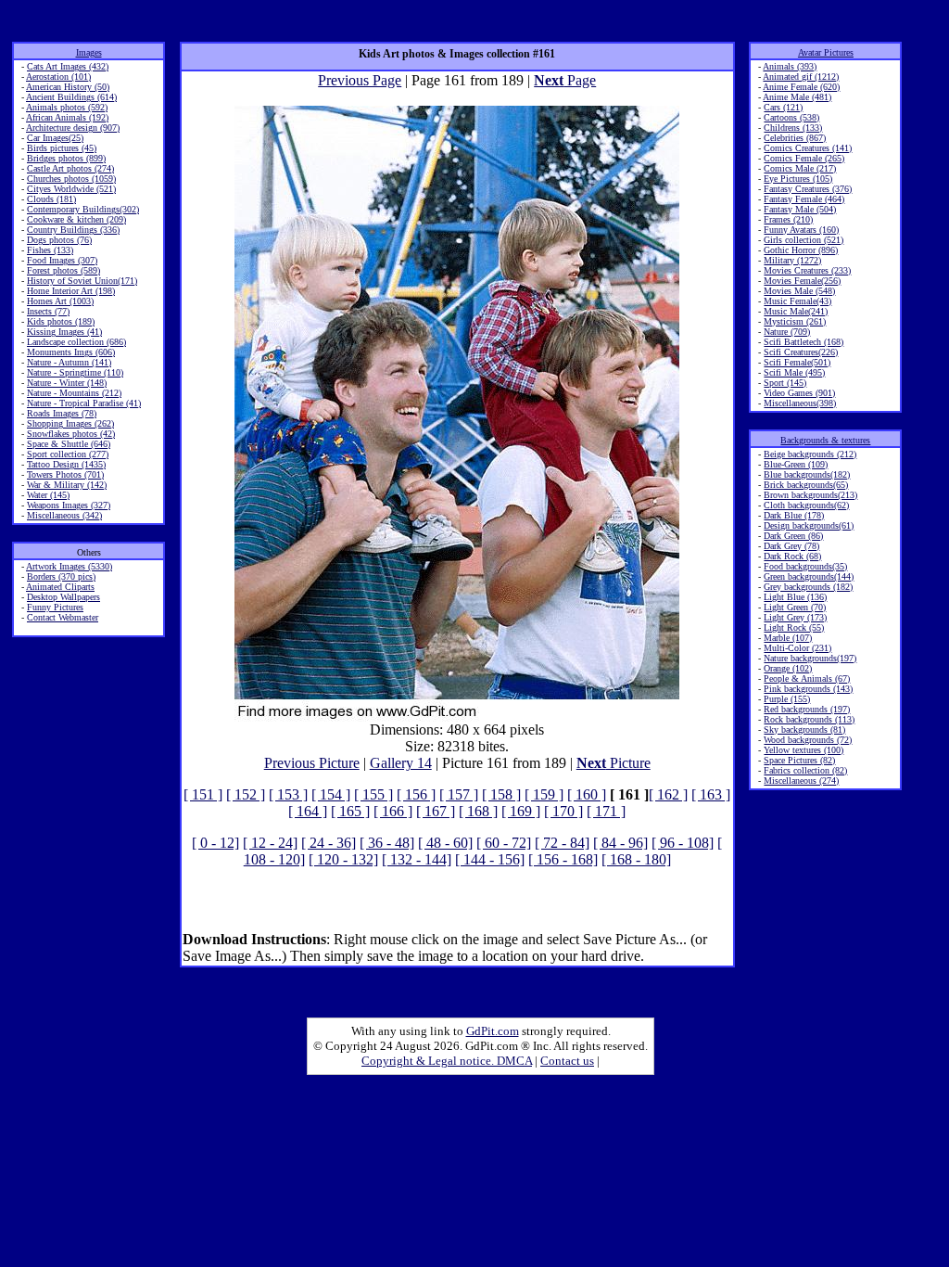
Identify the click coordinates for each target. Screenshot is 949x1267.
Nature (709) (787, 331)
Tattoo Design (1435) (66, 464)
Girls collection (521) (803, 240)
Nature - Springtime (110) (75, 372)
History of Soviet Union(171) (82, 280)
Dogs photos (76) (59, 240)
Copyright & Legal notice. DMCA (446, 1061)
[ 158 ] (501, 794)
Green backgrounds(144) (809, 576)
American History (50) (67, 87)
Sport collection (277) (67, 454)
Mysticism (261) (795, 321)
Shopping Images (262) (70, 423)
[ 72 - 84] (562, 843)
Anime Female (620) (801, 87)
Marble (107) (788, 638)
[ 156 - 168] (563, 859)
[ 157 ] (458, 794)
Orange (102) (788, 668)
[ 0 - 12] (215, 843)
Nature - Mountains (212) (74, 393)
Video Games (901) (799, 393)
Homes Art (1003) (60, 301)
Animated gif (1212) (801, 76)
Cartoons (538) (791, 117)
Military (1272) (792, 260)
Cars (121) (783, 107)
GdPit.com (492, 1031)
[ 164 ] (307, 811)
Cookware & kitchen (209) (76, 219)
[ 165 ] (350, 811)
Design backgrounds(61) (809, 525)
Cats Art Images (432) (67, 66)
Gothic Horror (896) (801, 250)
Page (565, 80)
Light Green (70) (795, 607)
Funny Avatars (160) (801, 229)
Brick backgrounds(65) (806, 485)
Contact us (567, 1061)
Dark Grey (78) (791, 546)
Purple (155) (787, 699)
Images (89, 52)
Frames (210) (788, 219)
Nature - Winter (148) (67, 383)
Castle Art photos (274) (70, 168)
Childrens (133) (793, 127)
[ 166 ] (392, 811)
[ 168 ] (478, 811)
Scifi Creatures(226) (801, 352)
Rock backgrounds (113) (809, 719)
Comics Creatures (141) (808, 148)
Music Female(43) (797, 301)
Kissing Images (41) (64, 331)
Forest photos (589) (63, 270)
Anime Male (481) (797, 97)
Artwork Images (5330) (69, 566)
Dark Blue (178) (794, 515)
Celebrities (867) (795, 138)
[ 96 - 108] (683, 843)
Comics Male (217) (800, 168)
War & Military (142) (67, 485)
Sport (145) (785, 383)
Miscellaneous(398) (800, 403)
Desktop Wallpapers (63, 597)
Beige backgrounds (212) (810, 454)
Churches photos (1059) (71, 178)
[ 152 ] (245, 794)
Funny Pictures (55, 607)
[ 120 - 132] (343, 859)
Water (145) (48, 495)
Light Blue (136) (795, 597)
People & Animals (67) (807, 678)
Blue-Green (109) (796, 464)
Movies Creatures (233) (807, 270)
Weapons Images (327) (68, 505)
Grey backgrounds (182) (808, 587)
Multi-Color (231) (797, 648)
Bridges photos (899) (66, 158)
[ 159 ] (544, 794)
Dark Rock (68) (792, 556)
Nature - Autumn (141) (69, 362)
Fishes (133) (50, 250)
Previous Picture (312, 763)
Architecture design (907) (73, 127)
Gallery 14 (401, 763)
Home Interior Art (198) (71, 291)
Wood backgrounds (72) (808, 740)
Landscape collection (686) (76, 342)
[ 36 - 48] (387, 843)
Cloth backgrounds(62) (806, 505)
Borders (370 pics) (61, 576)
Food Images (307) (62, 260)
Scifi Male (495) (794, 372)
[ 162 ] (668, 794)
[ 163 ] (710, 794)
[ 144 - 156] (490, 859)
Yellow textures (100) (803, 750)
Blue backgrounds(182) (807, 474)
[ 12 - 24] (270, 843)
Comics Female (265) (804, 158)
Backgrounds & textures (825, 440)
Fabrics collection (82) (805, 770)
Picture (613, 763)
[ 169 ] (520, 811)
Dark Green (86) (793, 536)
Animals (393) (789, 66)
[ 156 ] (416, 794)
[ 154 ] (330, 794)
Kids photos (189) (61, 321)
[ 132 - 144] (416, 859)
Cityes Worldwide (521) (71, 189)
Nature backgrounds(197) (810, 658)
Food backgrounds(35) (805, 566)
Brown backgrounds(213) (810, 495)
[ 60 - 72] (503, 843)
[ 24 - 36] (328, 843)
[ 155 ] (373, 794)
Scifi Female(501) (797, 362)
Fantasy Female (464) (804, 199)
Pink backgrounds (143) (808, 689)
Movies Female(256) (802, 280)
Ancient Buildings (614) (71, 97)
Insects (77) (48, 311)
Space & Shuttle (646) (68, 444)
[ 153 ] (288, 794)
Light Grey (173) (795, 617)
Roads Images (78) (61, 413)
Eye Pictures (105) (798, 178)
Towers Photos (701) (65, 474)
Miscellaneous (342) (64, 515)
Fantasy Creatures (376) (808, 189)
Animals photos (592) (67, 107)
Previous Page (359, 80)
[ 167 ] (435, 811)
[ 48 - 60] (445, 843)
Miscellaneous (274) (801, 780)
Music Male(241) (796, 311)
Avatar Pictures (826, 52)
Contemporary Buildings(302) (83, 209)
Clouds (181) (51, 199)
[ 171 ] (606, 811)
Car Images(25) (55, 138)
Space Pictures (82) (799, 760)
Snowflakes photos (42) (71, 434)
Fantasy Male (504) (800, 209)
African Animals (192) (67, 117)
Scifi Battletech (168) (803, 342)
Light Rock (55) (794, 627)
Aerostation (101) (58, 76)
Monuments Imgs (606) (71, 352)
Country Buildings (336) (73, 229)
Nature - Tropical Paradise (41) (84, 403)
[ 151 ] (202, 794)
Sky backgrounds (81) (804, 729)
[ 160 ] (586, 794)
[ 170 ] (563, 811)
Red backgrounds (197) (807, 709)
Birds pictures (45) (61, 148)
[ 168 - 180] (636, 859)
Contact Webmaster (62, 617)
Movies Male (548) (799, 291)
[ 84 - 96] (620, 843)
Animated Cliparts (60, 587)
